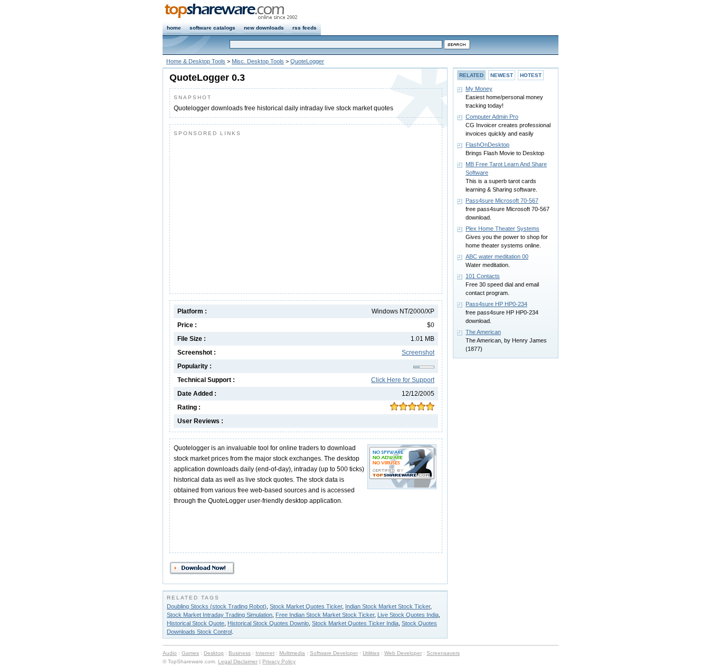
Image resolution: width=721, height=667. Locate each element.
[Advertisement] (262, 213)
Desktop (214, 653)
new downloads (264, 28)
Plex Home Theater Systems (502, 228)
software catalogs (212, 28)
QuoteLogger (307, 61)
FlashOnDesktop (487, 144)
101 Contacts (483, 276)
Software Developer (334, 653)
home (174, 28)
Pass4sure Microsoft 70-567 (502, 200)
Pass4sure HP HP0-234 (496, 304)
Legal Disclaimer (238, 661)
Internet (264, 653)
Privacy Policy (279, 661)
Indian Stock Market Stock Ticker (387, 606)
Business (240, 653)
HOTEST (531, 75)
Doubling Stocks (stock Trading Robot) (217, 606)
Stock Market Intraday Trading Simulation (219, 615)
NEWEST (501, 75)
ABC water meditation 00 (497, 256)
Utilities (371, 653)
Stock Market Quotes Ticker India (355, 623)
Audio (170, 653)
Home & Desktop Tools (195, 61)
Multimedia (292, 653)
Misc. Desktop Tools (258, 61)
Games (190, 653)
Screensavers (443, 653)
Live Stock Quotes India (408, 615)
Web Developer (403, 653)
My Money (479, 88)
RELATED (471, 75)
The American (483, 332)
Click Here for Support (402, 380)
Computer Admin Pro (492, 116)
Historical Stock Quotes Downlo (268, 623)
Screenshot (418, 352)
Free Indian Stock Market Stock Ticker (325, 615)
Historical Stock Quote (195, 623)
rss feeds (304, 28)
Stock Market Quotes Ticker (306, 606)
